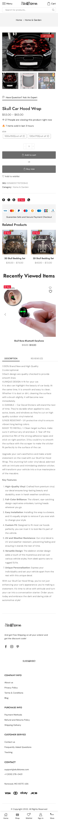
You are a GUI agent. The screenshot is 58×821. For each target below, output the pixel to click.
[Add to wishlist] (22, 235)
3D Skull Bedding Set (14, 258)
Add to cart (30, 155)
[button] (6, 52)
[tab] (11, 358)
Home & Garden (33, 20)
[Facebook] (5, 646)
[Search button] (53, 10)
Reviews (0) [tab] (37, 358)
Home (19, 20)
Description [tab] (10, 358)
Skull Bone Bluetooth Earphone (29, 340)
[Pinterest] (17, 646)
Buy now (30, 169)
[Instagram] (11, 646)
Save (22, 200)
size (4, 131)
